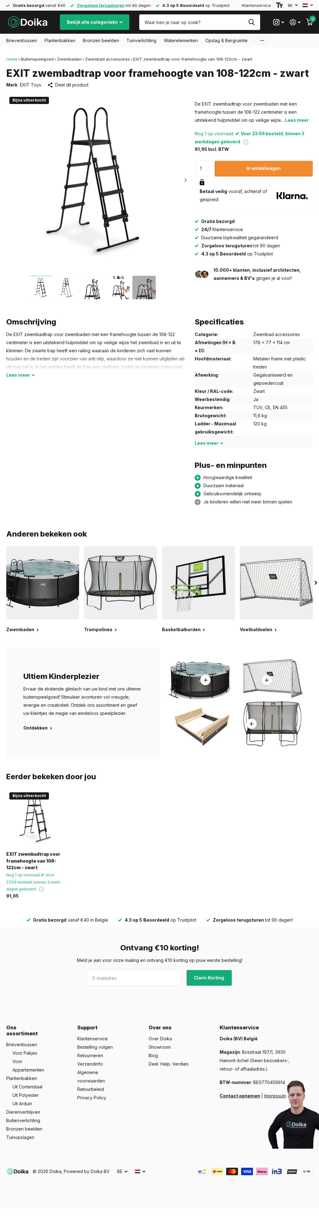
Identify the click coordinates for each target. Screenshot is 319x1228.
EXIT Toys (30, 84)
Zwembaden (69, 59)
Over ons (160, 1027)
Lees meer (297, 120)
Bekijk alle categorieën (93, 22)
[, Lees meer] (278, 22)
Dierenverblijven (23, 1112)
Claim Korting (209, 977)
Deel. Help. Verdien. (169, 1064)
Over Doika (160, 1038)
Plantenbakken (21, 1078)
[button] (186, 180)
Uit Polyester (25, 1095)
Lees (18, 375)
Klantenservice (256, 5)
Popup (245, 141)
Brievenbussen (21, 1044)
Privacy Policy (91, 1097)
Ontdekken (36, 727)
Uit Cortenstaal (27, 1086)
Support (87, 1027)
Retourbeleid (90, 1089)
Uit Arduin (22, 1103)
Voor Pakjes (24, 1053)
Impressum (275, 1095)
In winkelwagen (263, 168)
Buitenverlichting (23, 1120)
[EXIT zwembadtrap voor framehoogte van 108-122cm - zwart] (35, 818)
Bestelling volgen (95, 1047)
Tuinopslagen (20, 1137)
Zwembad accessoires (107, 59)
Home (11, 59)
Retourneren (90, 1055)
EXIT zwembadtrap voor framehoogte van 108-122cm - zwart (33, 860)
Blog (153, 1055)
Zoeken (251, 22)
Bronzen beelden (24, 1128)
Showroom (160, 1047)
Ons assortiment (22, 1030)
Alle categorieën (21, 40)
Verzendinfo (90, 1064)
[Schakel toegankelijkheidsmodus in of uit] (279, 5)
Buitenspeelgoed (37, 59)
